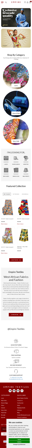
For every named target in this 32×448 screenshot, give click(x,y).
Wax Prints (4, 400)
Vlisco (2, 405)
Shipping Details (21, 407)
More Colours (4, 224)
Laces (16, 85)
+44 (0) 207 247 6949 (16, 377)
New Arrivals (25, 194)
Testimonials (20, 403)
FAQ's (18, 405)
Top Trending (16, 194)
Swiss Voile (16, 141)
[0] (30, 2)
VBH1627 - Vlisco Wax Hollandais (22, 247)
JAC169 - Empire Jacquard (7, 218)
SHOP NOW (14, 260)
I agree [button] (19, 439)
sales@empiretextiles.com (16, 379)
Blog (18, 412)
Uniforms (19, 410)
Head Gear (3, 412)
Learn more (14, 314)
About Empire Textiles (22, 398)
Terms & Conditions (22, 417)
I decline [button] (19, 442)
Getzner (3, 407)
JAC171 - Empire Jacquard (7, 247)
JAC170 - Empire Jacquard (23, 218)
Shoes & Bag (16, 113)
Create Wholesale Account (23, 415)
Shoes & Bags (4, 403)
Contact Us (20, 400)
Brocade (3, 415)
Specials (3, 417)
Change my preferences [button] (19, 444)
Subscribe (6, 434)
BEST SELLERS (7, 194)
